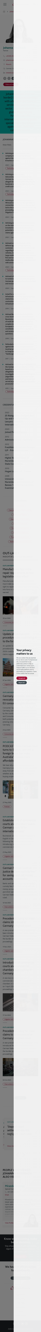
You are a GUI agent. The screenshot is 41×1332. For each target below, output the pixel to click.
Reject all (22, 682)
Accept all (22, 678)
